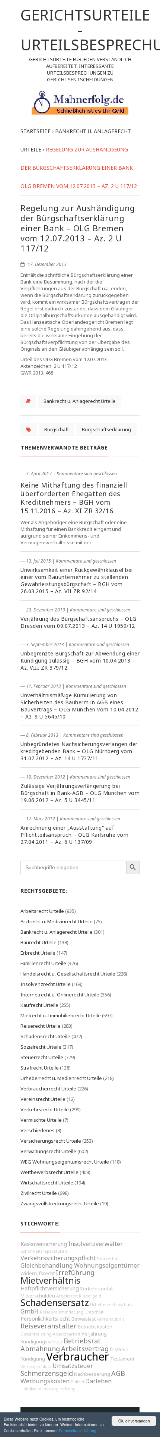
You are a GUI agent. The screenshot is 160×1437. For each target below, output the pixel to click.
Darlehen (98, 1381)
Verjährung (94, 1334)
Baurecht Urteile (38, 942)
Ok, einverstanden (134, 1421)
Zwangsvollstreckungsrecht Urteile (59, 1203)
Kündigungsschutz (41, 1342)
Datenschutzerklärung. (78, 1430)
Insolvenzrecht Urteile (45, 984)
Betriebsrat (82, 1340)
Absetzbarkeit (66, 1334)
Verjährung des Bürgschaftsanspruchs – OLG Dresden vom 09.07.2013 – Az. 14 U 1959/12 (78, 622)
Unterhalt (93, 1312)
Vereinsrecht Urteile (42, 1099)
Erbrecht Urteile (37, 952)
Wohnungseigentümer (107, 1265)
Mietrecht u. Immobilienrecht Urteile (60, 1015)
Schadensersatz (54, 1302)
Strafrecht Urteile (39, 1067)
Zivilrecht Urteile (38, 1193)
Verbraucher (77, 1356)
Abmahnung (40, 1348)
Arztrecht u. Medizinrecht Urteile (56, 921)
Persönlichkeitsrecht (45, 1318)
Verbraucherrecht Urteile (48, 1088)
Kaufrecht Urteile (39, 1005)
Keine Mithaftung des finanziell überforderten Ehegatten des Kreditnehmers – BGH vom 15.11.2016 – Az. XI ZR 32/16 (73, 497)
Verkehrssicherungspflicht (58, 1258)
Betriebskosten (95, 1327)
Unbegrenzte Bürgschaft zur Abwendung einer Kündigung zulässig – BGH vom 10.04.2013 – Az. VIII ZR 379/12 (80, 660)
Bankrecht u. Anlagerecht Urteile (80, 401)
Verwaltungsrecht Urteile (48, 1151)
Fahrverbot (108, 1258)
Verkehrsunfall (96, 1289)
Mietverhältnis (50, 1280)
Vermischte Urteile (41, 1120)
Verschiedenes (37, 1130)
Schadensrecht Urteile (45, 1036)
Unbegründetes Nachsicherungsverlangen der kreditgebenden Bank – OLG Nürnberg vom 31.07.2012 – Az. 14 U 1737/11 (79, 751)
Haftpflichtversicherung (49, 1288)
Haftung (68, 1388)
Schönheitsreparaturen (43, 1251)
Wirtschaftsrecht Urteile (46, 1182)
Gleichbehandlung (46, 1265)
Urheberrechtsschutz (111, 1304)
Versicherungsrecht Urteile (50, 1140)
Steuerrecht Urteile (41, 1057)
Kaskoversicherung (43, 1243)
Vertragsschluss (35, 1366)
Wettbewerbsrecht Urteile (49, 1172)
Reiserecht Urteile (40, 1026)
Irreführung (75, 1272)
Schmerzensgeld (46, 1373)
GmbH (29, 1311)
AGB (118, 1373)
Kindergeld (90, 1296)
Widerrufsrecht (37, 1273)
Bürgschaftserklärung (106, 429)
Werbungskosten (45, 1381)
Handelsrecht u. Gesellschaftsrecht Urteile (67, 973)
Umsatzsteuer (72, 1366)
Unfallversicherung (39, 1388)
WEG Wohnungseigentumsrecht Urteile (64, 1161)
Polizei (77, 1381)
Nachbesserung (92, 1374)
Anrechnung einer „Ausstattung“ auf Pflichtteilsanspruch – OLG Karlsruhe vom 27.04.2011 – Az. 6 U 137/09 (74, 834)
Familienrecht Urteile (43, 963)
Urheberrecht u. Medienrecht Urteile (61, 1078)
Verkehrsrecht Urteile (44, 1109)
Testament (122, 1359)
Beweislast (83, 1319)
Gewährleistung (36, 1334)
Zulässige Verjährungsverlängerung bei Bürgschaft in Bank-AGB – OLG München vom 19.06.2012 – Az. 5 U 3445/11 (80, 793)
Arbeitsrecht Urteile (42, 911)
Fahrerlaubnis (110, 1319)
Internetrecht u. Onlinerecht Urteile (59, 994)
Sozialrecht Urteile (40, 1046)
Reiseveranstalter (48, 1325)
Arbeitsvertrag (85, 1348)
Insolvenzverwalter (95, 1244)
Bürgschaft (56, 429)
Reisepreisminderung (61, 1312)
